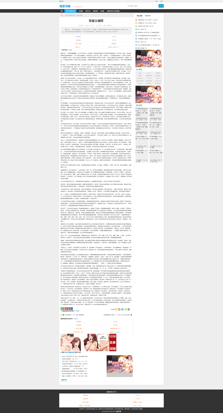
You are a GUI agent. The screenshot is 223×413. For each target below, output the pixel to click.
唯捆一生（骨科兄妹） (85, 405)
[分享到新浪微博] (119, 309)
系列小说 (87, 11)
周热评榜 (148, 16)
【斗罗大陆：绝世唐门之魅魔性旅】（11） (73, 366)
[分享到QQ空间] (116, 309)
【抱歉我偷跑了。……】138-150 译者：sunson (74, 368)
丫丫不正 (148, 78)
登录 (157, 1)
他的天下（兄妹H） (115, 332)
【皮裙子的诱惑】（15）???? (69, 359)
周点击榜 (139, 16)
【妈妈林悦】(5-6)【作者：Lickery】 (148, 20)
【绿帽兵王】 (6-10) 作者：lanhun (147, 23)
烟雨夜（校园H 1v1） (114, 47)
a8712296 (158, 83)
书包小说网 (78, 43)
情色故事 (95, 11)
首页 (62, 11)
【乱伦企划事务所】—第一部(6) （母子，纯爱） (74, 373)
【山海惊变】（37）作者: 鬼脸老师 (74, 315)
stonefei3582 (140, 81)
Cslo (149, 73)
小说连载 (80, 11)
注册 (161, 1)
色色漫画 (78, 40)
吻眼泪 (158, 73)
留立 (158, 78)
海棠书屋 (81, 25)
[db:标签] (158, 75)
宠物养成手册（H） (115, 328)
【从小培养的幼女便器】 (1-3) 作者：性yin (149, 45)
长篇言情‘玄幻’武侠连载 (113, 11)
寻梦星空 (148, 83)
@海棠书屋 (109, 25)
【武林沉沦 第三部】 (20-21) (145, 26)
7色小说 (114, 36)
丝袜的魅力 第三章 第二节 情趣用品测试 (148, 32)
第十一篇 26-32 (142, 29)
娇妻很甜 (114, 43)
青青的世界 (149, 81)
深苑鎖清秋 (149, 75)
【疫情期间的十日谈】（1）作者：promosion (115, 315)
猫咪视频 (78, 36)
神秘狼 (70, 50)
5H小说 (114, 40)
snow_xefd (158, 81)
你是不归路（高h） (79, 332)
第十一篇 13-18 (142, 42)
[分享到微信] (125, 309)
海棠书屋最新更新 (70, 11)
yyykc (140, 73)
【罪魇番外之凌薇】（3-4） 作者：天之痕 (149, 38)
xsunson (140, 83)
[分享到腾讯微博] (122, 309)
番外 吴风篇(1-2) (142, 48)
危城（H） (78, 47)
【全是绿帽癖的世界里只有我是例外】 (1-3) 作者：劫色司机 (149, 35)
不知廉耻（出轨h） (137, 402)
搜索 (161, 6)
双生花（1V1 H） (137, 405)
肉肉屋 (102, 11)
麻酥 (140, 75)
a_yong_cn (140, 78)
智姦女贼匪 (79, 15)
